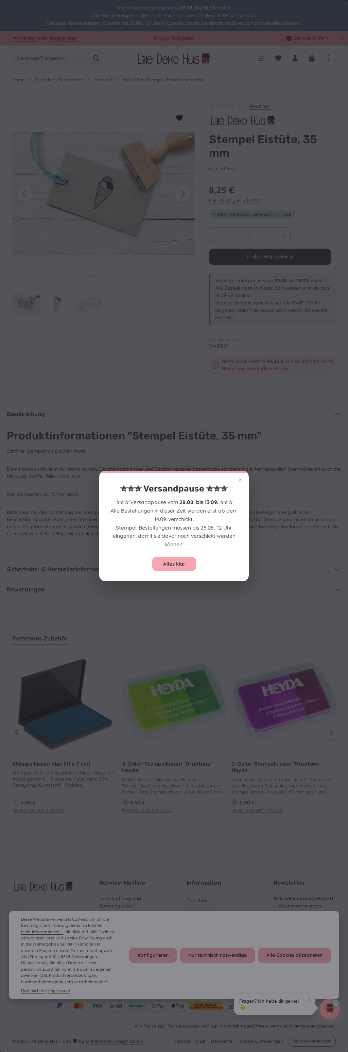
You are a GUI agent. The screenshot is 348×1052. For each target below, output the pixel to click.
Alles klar (174, 564)
